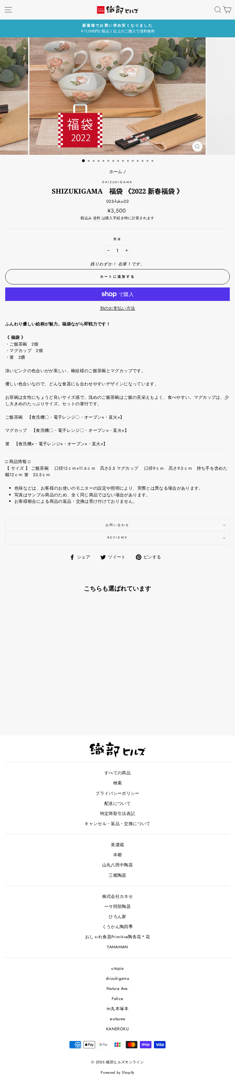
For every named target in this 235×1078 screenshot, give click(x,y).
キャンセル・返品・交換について (117, 824)
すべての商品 (117, 773)
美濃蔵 (117, 845)
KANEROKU (117, 1029)
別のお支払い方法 (117, 308)
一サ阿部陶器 (117, 906)
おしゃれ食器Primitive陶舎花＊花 (117, 937)
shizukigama (117, 182)
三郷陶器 (117, 875)
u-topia (117, 968)
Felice (117, 998)
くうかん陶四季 (117, 927)
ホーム (115, 172)
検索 (117, 783)
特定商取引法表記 (117, 813)
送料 (97, 218)
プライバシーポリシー (117, 793)
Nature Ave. (117, 988)
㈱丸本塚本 (117, 1009)
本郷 (117, 855)
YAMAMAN (117, 947)
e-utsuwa (117, 1019)
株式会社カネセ (117, 896)
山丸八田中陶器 (117, 865)
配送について (117, 803)
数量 (117, 239)
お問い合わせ (117, 525)
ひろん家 (117, 916)
